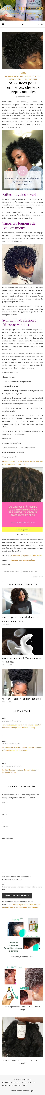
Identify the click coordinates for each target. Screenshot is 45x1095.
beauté (21, 73)
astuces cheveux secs (30, 571)
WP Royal (30, 1091)
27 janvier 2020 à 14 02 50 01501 (12, 721)
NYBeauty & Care (22, 8)
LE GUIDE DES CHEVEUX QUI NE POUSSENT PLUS (18, 1082)
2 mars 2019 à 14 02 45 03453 (11, 744)
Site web (5, 826)
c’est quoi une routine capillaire (23, 560)
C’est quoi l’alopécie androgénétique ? (21, 698)
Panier (24, 1085)
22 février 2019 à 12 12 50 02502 (12, 766)
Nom (5, 802)
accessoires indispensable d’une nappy (26, 555)
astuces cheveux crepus (11, 571)
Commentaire (7, 838)
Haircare (12, 79)
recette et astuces (27, 79)
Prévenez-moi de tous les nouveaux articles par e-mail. (22, 888)
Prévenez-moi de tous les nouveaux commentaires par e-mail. (16, 878)
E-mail (5, 814)
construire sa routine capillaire (22, 76)
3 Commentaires (36, 577)
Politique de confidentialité (11, 1085)
